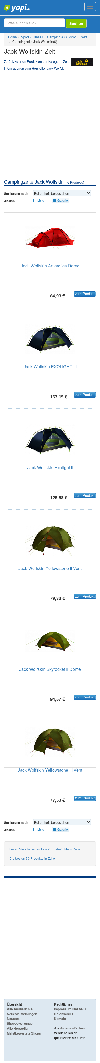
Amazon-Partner (72, 1028)
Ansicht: (10, 200)
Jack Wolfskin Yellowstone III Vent (50, 770)
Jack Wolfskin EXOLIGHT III (50, 366)
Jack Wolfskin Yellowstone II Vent (50, 568)
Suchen (76, 23)
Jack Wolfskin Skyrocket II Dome (50, 669)
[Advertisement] (50, 126)
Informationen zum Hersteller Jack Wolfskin (35, 68)
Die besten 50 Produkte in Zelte (32, 858)
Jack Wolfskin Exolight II (50, 467)
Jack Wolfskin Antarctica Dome (50, 266)
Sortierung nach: (16, 193)
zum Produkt (85, 293)
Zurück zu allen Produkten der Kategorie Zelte (37, 61)
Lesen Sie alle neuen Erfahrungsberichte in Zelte (44, 849)
